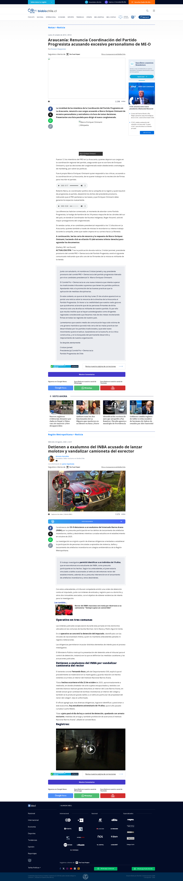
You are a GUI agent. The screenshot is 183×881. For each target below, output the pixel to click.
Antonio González (62, 456)
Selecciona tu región (38, 2)
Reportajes (32, 853)
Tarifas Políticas (33, 867)
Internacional (51, 17)
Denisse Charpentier (58, 49)
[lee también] (64, 610)
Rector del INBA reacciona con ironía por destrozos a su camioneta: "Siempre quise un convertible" (98, 607)
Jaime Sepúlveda (68, 464)
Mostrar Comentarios (87, 374)
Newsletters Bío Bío (95, 2)
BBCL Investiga (99, 17)
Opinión (89, 17)
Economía (61, 17)
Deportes (71, 17)
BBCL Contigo (111, 17)
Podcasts (31, 17)
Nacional (40, 17)
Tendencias (80, 17)
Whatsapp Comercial (107, 868)
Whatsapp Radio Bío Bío (145, 869)
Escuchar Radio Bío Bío (142, 2)
